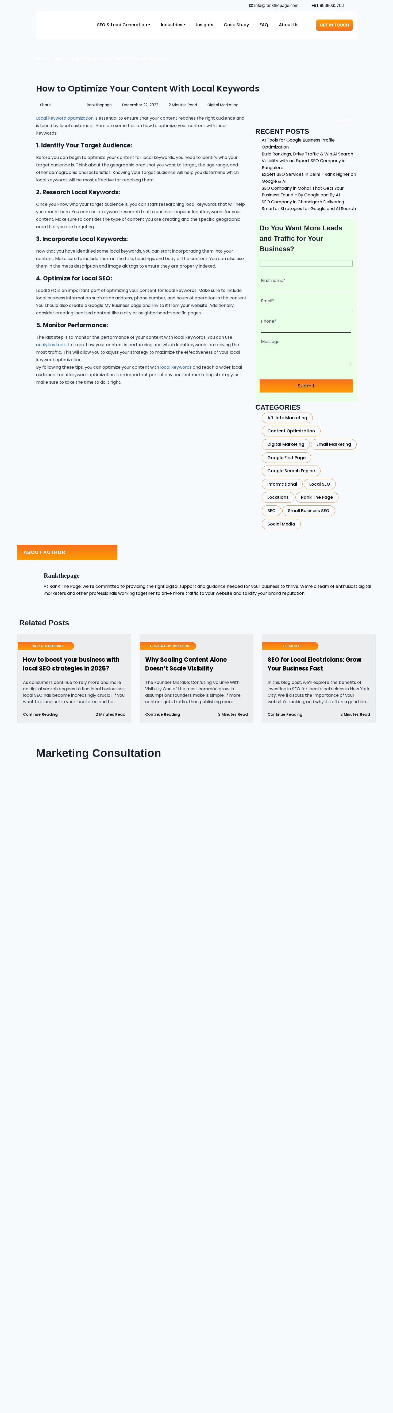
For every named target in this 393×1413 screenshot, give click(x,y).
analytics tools (52, 345)
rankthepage (99, 105)
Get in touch (334, 25)
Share (45, 105)
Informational (282, 484)
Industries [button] (171, 25)
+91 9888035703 (327, 5)
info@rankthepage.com (275, 5)
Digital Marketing (222, 105)
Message (270, 341)
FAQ (264, 25)
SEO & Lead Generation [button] (122, 25)
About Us (289, 25)
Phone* (268, 321)
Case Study (236, 25)
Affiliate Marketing (287, 418)
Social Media (281, 524)
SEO (271, 511)
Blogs (59, 59)
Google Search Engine (291, 471)
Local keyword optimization (65, 118)
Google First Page (286, 458)
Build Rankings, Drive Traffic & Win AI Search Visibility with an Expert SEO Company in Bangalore (307, 161)
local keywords (176, 367)
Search (344, 120)
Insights (204, 25)
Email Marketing (334, 444)
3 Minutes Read (232, 714)
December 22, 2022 (139, 105)
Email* (267, 301)
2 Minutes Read (182, 105)
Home (42, 59)
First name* (273, 280)
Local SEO (319, 484)
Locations (278, 497)
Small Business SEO (308, 511)
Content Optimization (291, 431)
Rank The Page (317, 497)
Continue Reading (41, 714)
